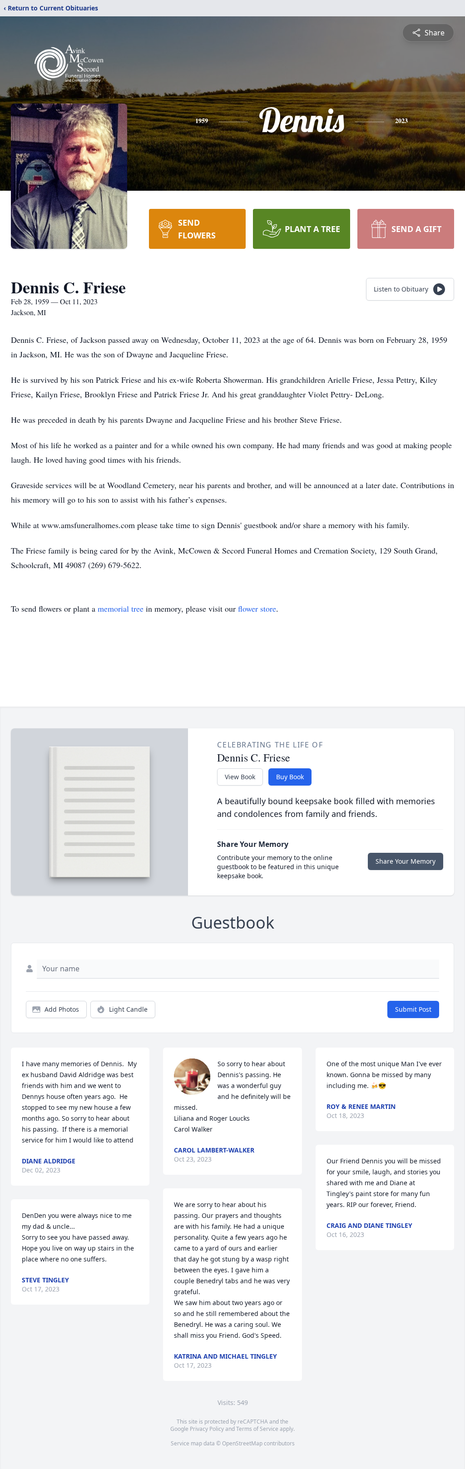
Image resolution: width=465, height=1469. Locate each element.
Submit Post (413, 1009)
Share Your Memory (405, 861)
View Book (240, 776)
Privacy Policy (207, 1429)
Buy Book (290, 776)
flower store (257, 608)
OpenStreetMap (242, 1443)
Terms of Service (257, 1429)
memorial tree (120, 608)
